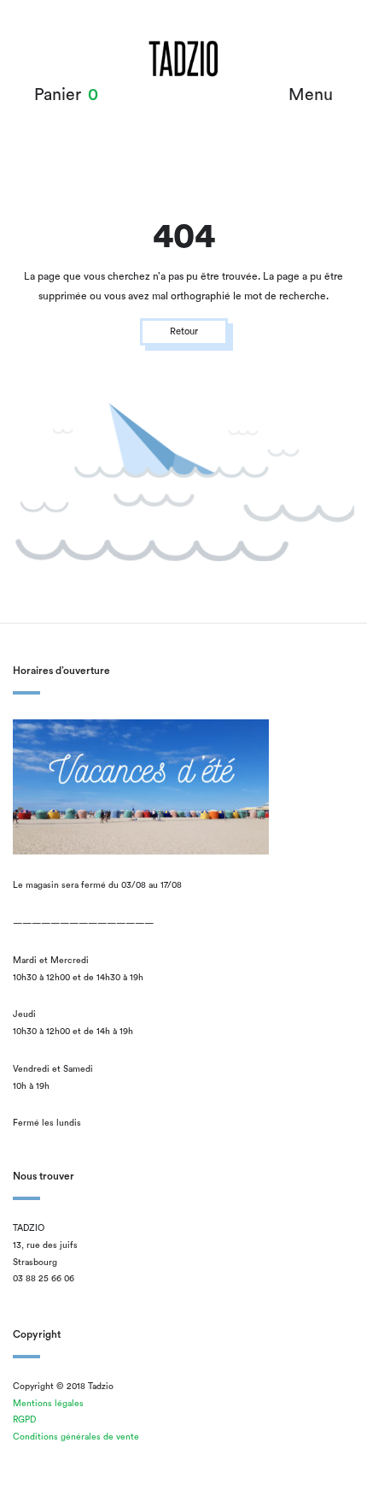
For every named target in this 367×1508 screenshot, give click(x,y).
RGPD (24, 1420)
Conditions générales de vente (76, 1437)
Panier (57, 94)
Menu (310, 94)
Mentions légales (48, 1403)
